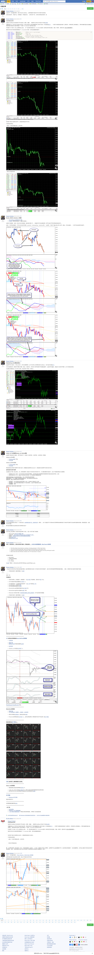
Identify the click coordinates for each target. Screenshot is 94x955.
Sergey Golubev (10, 11)
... (20, 8)
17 (52, 920)
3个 (7, 638)
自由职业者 (22, 1)
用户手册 (30, 940)
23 (71, 920)
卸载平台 (26, 950)
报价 (32, 1)
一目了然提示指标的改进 (14, 811)
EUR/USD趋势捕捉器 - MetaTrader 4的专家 (41, 544)
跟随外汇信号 (5, 943)
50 (65, 922)
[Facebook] (70, 944)
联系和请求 (49, 947)
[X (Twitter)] (74, 944)
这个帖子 (29, 579)
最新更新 (29, 937)
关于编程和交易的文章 (7, 938)
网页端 (46, 3)
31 (5, 922)
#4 (20, 451)
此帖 (34, 791)
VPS (28, 1)
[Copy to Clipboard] (91, 32)
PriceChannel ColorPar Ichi (12, 705)
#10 (21, 853)
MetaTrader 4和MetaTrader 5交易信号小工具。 (24, 534)
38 (27, 922)
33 (11, 922)
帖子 (41, 579)
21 (65, 920)
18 (55, 920)
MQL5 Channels (72, 939)
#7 (20, 542)
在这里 (46, 22)
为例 (22, 533)
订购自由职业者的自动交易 (8, 940)
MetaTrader (38, 1)
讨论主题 (11, 460)
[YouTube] (77, 944)
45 (49, 922)
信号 (17, 1)
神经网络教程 (33, 3)
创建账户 (89, 1)
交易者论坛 (4, 947)
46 (52, 922)
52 (71, 922)
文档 (20, 3)
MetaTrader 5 (72, 935)
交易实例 (11, 640)
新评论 (91, 8)
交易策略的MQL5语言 (29, 942)
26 (81, 920)
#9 (20, 818)
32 (8, 922)
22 (68, 920)
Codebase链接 (12, 459)
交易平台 (30, 935)
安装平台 (26, 949)
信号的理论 (11, 809)
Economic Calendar (83, 939)
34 (14, 922)
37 (24, 922)
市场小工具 (13, 537)
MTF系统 (8, 795)
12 (36, 920)
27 (84, 920)
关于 (48, 935)
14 (43, 920)
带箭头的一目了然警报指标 (15, 810)
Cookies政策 (49, 945)
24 (74, 920)
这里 (8, 563)
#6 (20, 529)
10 (30, 920)
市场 (13, 1)
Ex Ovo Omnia (9, 818)
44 (46, 922)
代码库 (7, 3)
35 (17, 922)
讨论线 (10, 221)
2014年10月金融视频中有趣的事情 (43, 815)
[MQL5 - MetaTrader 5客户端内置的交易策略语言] (3, 1)
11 (33, 920)
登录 (84, 1)
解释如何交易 (12, 643)
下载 (29, 947)
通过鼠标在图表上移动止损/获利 (27, 592)
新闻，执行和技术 (28, 938)
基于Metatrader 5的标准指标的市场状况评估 (27, 815)
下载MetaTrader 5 (89, 3)
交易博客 (4, 949)
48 (58, 922)
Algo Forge (14, 3)
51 (68, 922)
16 (49, 920)
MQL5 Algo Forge (28, 945)
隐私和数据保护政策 (51, 943)
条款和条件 (49, 938)
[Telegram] (72, 944)
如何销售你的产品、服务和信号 (31, 522)
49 (62, 922)
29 (90, 920)
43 (43, 922)
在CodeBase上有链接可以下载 (15, 219)
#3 (20, 361)
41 (36, 922)
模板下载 (11, 642)
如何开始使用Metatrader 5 (13, 815)
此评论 (22, 787)
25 (77, 920)
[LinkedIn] (79, 944)
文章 (3, 3)
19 (58, 920)
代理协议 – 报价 (50, 942)
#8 (20, 567)
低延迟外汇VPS (5, 945)
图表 (3, 950)
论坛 (8, 1)
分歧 (7, 781)
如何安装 (11, 646)
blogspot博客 (18, 533)
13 (39, 920)
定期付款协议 (50, 940)
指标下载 (11, 711)
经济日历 (41, 3)
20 (62, 920)
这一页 (28, 583)
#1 (20, 19)
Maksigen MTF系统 (13, 797)
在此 (16, 803)
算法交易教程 (25, 3)
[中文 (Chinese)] (92, 1)
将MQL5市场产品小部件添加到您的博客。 (22, 535)
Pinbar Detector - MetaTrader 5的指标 (25, 855)
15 (46, 920)
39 (30, 922)
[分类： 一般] (2, 8)
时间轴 (48, 937)
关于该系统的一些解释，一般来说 (16, 712)
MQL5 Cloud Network (29, 943)
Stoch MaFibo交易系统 (22, 638)
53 (22, 8)
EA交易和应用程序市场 (7, 942)
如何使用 (26, 712)
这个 (50, 24)
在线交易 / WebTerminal (7, 935)
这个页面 (47, 716)
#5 (20, 520)
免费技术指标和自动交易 (7, 937)
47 (55, 922)
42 (39, 922)
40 (33, 922)
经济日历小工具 (14, 538)
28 (87, 920)
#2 (20, 216)
